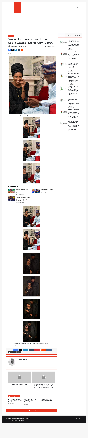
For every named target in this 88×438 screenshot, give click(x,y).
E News (51, 7)
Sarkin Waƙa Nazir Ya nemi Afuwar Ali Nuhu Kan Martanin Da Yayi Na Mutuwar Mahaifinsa (31, 401)
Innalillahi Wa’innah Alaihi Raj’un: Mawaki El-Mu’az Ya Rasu (22, 191)
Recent (61, 35)
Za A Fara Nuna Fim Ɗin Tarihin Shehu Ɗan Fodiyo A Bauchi (15, 400)
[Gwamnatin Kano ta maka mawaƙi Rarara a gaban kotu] (36, 191)
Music (46, 7)
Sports (60, 7)
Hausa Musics (10, 7)
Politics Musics (67, 7)
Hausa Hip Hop (25, 7)
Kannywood (18, 7)
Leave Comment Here (31, 410)
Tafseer (81, 7)
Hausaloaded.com (24, 345)
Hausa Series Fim (34, 7)
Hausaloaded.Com (26, 418)
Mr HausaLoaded (14, 46)
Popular (69, 35)
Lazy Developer (21, 420)
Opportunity (75, 7)
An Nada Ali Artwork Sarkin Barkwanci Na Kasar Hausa (47, 400)
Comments (77, 35)
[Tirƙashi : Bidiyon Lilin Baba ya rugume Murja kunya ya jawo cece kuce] (11, 198)
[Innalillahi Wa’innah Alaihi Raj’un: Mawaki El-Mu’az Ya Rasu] (11, 191)
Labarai (41, 7)
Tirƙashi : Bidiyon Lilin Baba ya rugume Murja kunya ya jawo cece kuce (23, 199)
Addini (56, 7)
